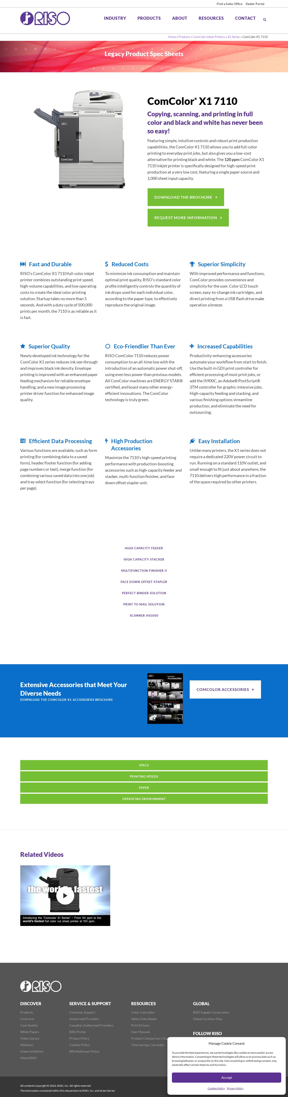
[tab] (144, 548)
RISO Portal (77, 1032)
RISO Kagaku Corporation (211, 1012)
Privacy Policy (235, 1088)
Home (172, 37)
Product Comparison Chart (150, 1038)
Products (184, 37)
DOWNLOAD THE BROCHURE (183, 197)
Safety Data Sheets (144, 1019)
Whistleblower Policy (84, 1051)
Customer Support (82, 1012)
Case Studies (29, 1025)
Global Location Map (207, 1019)
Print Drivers (140, 1025)
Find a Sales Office (229, 4)
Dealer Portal (255, 4)
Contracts (27, 1019)
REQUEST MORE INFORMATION (185, 217)
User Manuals (140, 1032)
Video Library (29, 1038)
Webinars (27, 1045)
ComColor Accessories (223, 689)
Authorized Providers (84, 1019)
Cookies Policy (216, 1088)
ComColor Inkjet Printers (209, 37)
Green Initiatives (31, 1051)
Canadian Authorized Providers (91, 1025)
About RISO (28, 1058)
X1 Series (234, 37)
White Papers (29, 1032)
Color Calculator (143, 1012)
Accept (226, 1077)
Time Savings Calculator (148, 1045)
